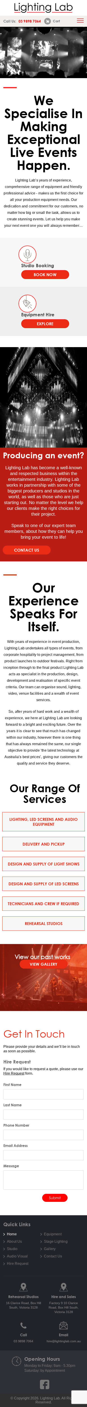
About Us (14, 1241)
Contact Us (26, 550)
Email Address (15, 1145)
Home (12, 1234)
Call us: (22, 21)
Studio (12, 1249)
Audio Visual (17, 1256)
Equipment (53, 1234)
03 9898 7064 (23, 1341)
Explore (45, 323)
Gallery (50, 1249)
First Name (12, 1084)
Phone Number (16, 1125)
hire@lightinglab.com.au (64, 1341)
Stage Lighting (56, 1241)
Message (11, 1166)
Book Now (45, 274)
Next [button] (81, 52)
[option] (43, 52)
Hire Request (13, 1073)
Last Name (12, 1105)
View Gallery (43, 964)
